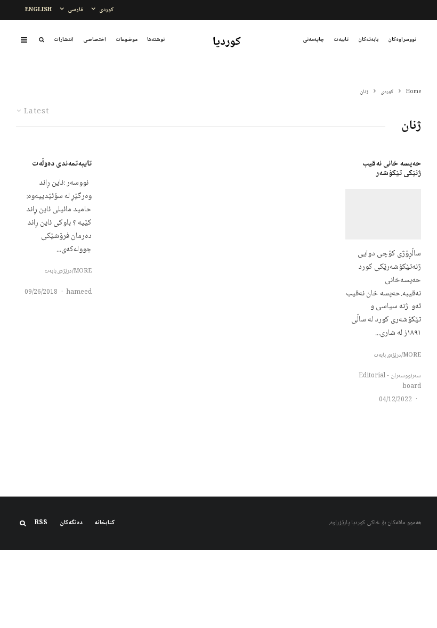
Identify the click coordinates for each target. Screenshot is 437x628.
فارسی (75, 10)
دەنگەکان (71, 523)
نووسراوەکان (402, 40)
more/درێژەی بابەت (397, 355)
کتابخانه (105, 523)
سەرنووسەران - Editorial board (390, 381)
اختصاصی (94, 40)
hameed (79, 292)
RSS (41, 523)
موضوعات (126, 40)
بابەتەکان (368, 40)
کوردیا (227, 42)
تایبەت (341, 40)
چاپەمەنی (313, 40)
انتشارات (64, 40)
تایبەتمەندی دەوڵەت (62, 164)
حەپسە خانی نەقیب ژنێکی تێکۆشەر (391, 168)
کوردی (106, 10)
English (38, 10)
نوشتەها (156, 40)
